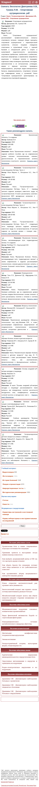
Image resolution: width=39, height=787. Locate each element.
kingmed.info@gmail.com (7, 782)
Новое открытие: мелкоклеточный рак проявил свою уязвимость (19, 584)
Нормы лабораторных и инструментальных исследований (19, 520)
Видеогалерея (8, 472)
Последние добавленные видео (20, 604)
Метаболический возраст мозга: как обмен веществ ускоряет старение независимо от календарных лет (19, 598)
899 (15, 472)
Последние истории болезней (19, 628)
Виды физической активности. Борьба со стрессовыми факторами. (19, 617)
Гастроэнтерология (18, 16)
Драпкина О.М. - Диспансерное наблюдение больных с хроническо (19, 680)
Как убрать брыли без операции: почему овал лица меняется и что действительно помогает (19, 567)
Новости (5, 504)
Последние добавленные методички (19, 674)
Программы (30, 785)
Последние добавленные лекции (19, 650)
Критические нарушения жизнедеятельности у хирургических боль (19, 656)
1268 (19, 480)
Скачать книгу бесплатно (11, 198)
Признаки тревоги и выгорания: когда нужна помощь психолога (19, 554)
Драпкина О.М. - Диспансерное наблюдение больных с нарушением (19, 692)
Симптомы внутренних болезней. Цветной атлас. (14, 785)
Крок (34, 785)
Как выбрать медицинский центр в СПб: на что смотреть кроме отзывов (19, 560)
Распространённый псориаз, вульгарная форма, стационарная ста (19, 645)
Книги (8, 16)
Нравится (5, 534)
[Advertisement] (19, 99)
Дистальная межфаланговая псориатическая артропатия (19, 634)
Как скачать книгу (19, 120)
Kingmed (6, 2)
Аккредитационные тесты (12, 488)
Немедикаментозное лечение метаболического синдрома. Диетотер (19, 623)
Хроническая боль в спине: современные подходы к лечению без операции (19, 547)
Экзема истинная (9, 639)
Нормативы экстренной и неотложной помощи (17, 513)
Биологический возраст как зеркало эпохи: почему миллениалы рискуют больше (19, 590)
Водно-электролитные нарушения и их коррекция (19, 668)
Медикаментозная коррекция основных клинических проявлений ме (19, 610)
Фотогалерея (7, 476)
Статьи (5, 500)
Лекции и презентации (11, 484)
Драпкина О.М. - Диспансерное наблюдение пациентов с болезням (19, 686)
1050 (28, 492)
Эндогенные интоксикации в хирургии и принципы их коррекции (19, 662)
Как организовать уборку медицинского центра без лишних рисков (19, 575)
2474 (22, 484)
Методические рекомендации (14, 492)
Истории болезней (9, 480)
